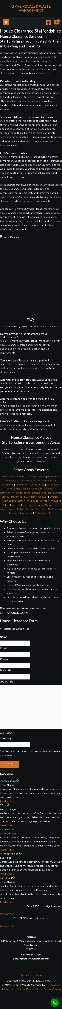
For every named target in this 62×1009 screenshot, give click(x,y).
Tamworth (13, 488)
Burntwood (52, 484)
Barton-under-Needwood (46, 492)
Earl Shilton (49, 480)
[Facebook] (48, 22)
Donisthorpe (37, 484)
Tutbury (32, 476)
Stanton (44, 501)
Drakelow (31, 496)
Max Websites (8, 989)
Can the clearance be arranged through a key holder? (27, 400)
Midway (55, 501)
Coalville (14, 513)
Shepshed (7, 476)
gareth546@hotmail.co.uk (34, 958)
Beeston (29, 509)
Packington (21, 484)
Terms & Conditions (31, 975)
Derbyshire (28, 505)
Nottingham (55, 509)
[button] (31, 335)
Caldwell (43, 496)
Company (6, 738)
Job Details (6, 681)
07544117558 (33, 954)
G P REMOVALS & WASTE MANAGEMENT (31, 8)
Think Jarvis (52, 985)
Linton (21, 501)
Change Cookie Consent (48, 989)
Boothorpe (17, 496)
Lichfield (25, 488)
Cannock (41, 509)
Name (3, 637)
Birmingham (7, 492)
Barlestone (8, 484)
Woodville (32, 501)
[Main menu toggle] (6, 22)
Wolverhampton (43, 513)
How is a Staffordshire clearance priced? (24, 421)
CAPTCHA (6, 732)
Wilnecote (10, 480)
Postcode (6, 670)
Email (4, 648)
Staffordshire (23, 492)
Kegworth (20, 476)
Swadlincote (7, 509)
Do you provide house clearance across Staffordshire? (23, 335)
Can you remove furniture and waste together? (28, 379)
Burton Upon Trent (47, 505)
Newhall (15, 505)
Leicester (37, 488)
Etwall (42, 476)
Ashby (6, 505)
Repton (37, 480)
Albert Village (8, 501)
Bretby (5, 496)
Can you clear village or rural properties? (24, 360)
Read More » (7, 801)
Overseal (54, 496)
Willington (53, 476)
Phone (4, 659)
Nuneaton (27, 513)
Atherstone (24, 480)
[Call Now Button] (55, 1003)
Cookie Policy (25, 989)
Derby (19, 509)
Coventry (49, 488)
